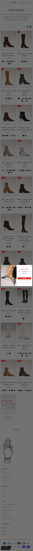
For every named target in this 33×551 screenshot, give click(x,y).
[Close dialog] (31, 266)
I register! (24, 278)
